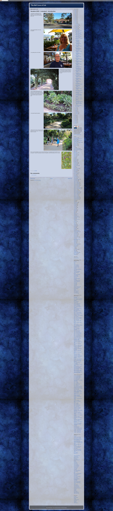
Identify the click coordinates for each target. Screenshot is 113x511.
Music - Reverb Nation (77, 330)
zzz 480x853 (75, 363)
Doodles (75, 167)
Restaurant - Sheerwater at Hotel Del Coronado (78, 420)
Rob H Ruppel (76, 477)
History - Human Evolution (77, 187)
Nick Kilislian (75, 475)
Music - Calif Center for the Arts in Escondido (77, 309)
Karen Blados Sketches (77, 470)
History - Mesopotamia (77, 191)
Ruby (74, 229)
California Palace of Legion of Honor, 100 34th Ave (78, 439)
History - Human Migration (77, 188)
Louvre (75, 208)
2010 (75, 119)
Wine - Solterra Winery (77, 362)
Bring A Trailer (76, 497)
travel (74, 247)
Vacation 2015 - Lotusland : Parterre (78, 66)
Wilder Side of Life (76, 493)
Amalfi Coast (75, 144)
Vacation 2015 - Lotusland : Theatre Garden (78, 46)
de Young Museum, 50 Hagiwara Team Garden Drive (78, 441)
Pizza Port (75, 285)
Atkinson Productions (77, 455)
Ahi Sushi (75, 261)
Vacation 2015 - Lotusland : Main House (78, 71)
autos (74, 147)
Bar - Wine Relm (76, 301)
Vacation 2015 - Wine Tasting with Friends (78, 94)
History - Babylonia (76, 182)
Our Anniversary (77, 29)
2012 (75, 117)
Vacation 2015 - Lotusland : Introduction (77, 41)
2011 (75, 118)
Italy (74, 201)
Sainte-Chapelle (76, 230)
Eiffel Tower (75, 169)
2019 (75, 18)
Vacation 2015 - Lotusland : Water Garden (78, 56)
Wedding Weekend (76, 252)
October (77, 26)
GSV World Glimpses (77, 179)
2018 (75, 19)
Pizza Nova (75, 284)
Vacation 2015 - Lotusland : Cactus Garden (78, 54)
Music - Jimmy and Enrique (78, 317)
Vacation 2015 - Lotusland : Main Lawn (78, 83)
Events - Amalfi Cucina (77, 303)
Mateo (75, 211)
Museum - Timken (76, 400)
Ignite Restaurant (76, 272)
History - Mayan (76, 190)
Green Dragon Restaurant (77, 269)
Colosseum (75, 159)
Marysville (75, 209)
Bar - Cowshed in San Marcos (78, 298)
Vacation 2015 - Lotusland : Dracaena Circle (78, 76)
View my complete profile (77, 134)
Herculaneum (76, 180)
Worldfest (75, 254)
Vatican (75, 250)
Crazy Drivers (76, 162)
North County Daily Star (77, 476)
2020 (75, 17)
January (77, 113)
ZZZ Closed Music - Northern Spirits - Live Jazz (78, 368)
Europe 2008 (76, 170)
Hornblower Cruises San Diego (78, 388)
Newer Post (32, 178)
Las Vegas (75, 204)
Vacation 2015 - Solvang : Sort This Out (78, 90)
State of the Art (76, 484)
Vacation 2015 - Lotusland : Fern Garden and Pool (78, 74)
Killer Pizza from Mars (77, 274)
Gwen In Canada (76, 466)
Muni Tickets (75, 448)
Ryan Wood (75, 480)
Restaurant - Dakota (77, 416)
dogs (74, 166)
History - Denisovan (76, 183)
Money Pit (75, 277)
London (75, 206)
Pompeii (75, 224)
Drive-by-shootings (76, 168)
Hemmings (75, 500)
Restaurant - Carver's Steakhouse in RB (77, 339)
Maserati (75, 210)
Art (74, 146)
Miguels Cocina (76, 276)
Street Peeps (76, 502)
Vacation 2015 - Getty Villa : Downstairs (78, 33)
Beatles (75, 150)
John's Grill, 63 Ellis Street (77, 446)
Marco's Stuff (76, 471)
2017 (75, 20)
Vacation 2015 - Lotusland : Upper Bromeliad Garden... (78, 69)
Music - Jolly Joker (76, 319)
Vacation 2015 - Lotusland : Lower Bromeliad (78, 43)
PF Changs (75, 282)
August (77, 28)
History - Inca (76, 189)
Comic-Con (75, 160)
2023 (75, 13)
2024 (75, 12)
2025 (75, 11)
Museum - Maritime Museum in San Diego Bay (78, 391)
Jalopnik (75, 501)
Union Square (76, 452)
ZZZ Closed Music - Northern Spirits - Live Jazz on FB (78, 370)
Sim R (75, 483)
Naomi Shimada (76, 474)
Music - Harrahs (76, 316)
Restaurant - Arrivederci (77, 408)
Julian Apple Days (76, 389)
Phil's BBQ (75, 283)
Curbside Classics (76, 499)
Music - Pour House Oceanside (76, 329)
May (76, 110)
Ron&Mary (75, 228)
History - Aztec (76, 181)
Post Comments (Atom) (37, 180)
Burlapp (75, 498)
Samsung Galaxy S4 (77, 231)
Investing (75, 200)
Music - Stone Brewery (77, 331)
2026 (75, 10)
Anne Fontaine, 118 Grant (77, 438)
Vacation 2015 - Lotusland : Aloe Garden (78, 81)
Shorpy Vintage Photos (77, 482)
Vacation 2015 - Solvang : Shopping (78, 92)
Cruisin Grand (76, 163)
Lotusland (75, 207)
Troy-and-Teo (76, 249)
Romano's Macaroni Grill (77, 286)
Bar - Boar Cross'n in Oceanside (77, 297)
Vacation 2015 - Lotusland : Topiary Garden (78, 64)
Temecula (75, 246)
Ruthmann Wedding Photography (76, 479)
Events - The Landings (77, 305)
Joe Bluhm (75, 469)
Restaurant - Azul (76, 409)
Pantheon (75, 221)
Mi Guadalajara (76, 275)
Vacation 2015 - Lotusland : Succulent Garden (78, 51)
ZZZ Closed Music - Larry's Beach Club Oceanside (78, 367)
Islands (75, 273)
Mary (74, 472)
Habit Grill (75, 270)
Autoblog (75, 496)
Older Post (70, 178)
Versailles (75, 251)
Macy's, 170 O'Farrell (77, 447)
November (77, 25)
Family (75, 171)
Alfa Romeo (75, 143)
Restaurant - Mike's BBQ (77, 346)
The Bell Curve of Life (38, 5)
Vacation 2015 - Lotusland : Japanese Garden (78, 59)
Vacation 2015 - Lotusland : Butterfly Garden (78, 62)
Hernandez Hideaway (77, 271)
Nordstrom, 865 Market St (77, 449)
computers (75, 161)
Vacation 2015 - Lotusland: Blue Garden (77, 86)
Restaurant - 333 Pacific (77, 407)
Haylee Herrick (76, 467)
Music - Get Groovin (77, 314)
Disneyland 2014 (76, 165)
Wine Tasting (76, 253)
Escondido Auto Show (78, 105)
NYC (74, 220)
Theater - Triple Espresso (77, 432)
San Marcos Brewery (77, 287)
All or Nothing (77, 106)
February (77, 112)
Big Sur (75, 151)
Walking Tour (76, 453)
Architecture (75, 145)
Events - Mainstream (77, 304)
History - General (76, 186)
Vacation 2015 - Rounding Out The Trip (78, 101)
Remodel (75, 226)
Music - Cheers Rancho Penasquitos (77, 310)
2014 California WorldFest (77, 142)
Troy (74, 248)
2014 (75, 115)
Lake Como (75, 203)
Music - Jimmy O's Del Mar (77, 318)
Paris (74, 222)
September (77, 27)
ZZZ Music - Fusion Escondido (78, 315)
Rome (75, 227)
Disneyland (75, 164)
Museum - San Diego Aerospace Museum (77, 395)
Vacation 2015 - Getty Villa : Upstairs (78, 35)
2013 (75, 116)
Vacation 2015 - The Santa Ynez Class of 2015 (78, 103)
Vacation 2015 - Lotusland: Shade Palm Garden (78, 49)
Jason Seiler (75, 468)
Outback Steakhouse (77, 281)
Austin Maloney (76, 456)
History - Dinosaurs (76, 184)
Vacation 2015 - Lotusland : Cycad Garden (78, 79)
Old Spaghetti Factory (77, 280)
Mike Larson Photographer (77, 473)
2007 (75, 123)
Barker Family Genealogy (77, 149)
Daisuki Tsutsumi (76, 457)
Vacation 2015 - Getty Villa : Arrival (78, 31)
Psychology (75, 225)
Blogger (66, 507)
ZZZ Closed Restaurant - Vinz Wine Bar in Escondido (78, 372)
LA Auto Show (76, 202)
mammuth (59, 507)
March (77, 111)
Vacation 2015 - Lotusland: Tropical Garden (78, 88)
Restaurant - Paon (76, 347)
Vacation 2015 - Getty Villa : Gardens (78, 37)
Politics (75, 223)
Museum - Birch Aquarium (77, 390)
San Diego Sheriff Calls (77, 481)
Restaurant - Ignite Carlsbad (78, 345)
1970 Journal (76, 137)
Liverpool (75, 205)
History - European (76, 185)
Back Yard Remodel (76, 148)
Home (51, 178)
